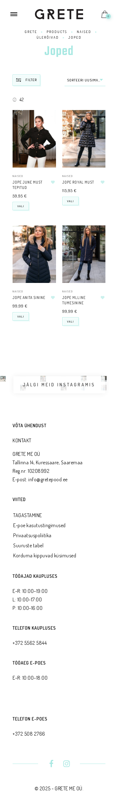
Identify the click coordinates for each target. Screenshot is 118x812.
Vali (20, 206)
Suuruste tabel (28, 545)
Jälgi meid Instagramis (59, 384)
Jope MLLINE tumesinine (74, 300)
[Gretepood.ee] (3, 387)
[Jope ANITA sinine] (34, 254)
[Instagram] (66, 764)
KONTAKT (22, 440)
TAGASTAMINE (27, 515)
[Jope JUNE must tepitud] (34, 139)
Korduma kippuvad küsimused (44, 555)
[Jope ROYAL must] (84, 139)
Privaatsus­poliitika (32, 535)
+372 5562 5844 (30, 643)
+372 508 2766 (29, 734)
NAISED (18, 176)
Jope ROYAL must (78, 182)
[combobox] (85, 80)
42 (22, 99)
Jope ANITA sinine (29, 297)
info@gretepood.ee (48, 479)
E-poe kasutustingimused (39, 525)
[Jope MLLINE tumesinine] (84, 254)
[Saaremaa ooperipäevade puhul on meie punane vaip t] (3, 379)
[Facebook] (51, 764)
